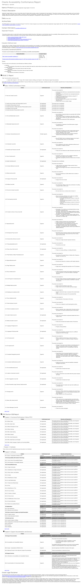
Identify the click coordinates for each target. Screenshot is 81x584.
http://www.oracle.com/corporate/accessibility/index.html (27, 47)
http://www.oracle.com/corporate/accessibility (17, 576)
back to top (7, 411)
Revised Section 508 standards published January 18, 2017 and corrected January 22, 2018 (20, 59)
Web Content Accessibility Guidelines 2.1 (10, 56)
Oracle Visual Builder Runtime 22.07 (14, 38)
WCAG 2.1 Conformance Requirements (11, 82)
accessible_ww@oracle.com (20, 28)
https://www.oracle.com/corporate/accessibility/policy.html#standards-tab (16, 575)
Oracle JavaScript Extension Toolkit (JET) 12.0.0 (17, 37)
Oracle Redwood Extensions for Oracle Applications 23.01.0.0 (19, 39)
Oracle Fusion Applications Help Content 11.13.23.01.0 (18, 40)
